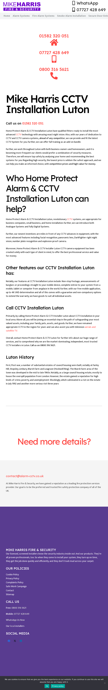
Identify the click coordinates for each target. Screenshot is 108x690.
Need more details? (54, 441)
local (12, 626)
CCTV (18, 135)
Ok (47, 686)
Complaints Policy (14, 582)
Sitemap (10, 594)
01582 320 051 (54, 35)
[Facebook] (9, 641)
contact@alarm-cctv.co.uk (25, 476)
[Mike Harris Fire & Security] (21, 6)
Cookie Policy (12, 575)
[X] (15, 641)
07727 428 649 (21, 614)
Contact (10, 591)
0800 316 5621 (19, 608)
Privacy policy (58, 686)
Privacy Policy (12, 579)
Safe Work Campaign (16, 586)
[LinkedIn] (21, 641)
